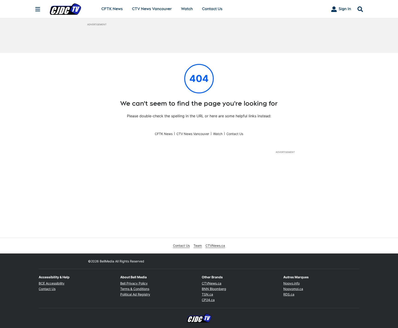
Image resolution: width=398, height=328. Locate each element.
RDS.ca (288, 294)
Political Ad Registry (135, 294)
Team (197, 245)
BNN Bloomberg (214, 289)
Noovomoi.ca (293, 289)
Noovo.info (291, 283)
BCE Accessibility (51, 283)
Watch (187, 9)
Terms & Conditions (134, 289)
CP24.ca (208, 300)
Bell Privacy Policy (134, 283)
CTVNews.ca (215, 245)
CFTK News (112, 9)
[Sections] (37, 9)
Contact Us (212, 9)
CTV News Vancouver (152, 9)
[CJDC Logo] (72, 8)
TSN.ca (207, 294)
